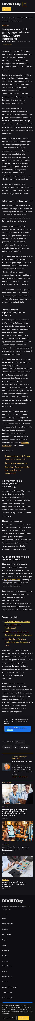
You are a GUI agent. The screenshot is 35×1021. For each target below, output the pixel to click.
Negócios (10, 18)
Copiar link (24, 747)
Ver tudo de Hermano (20, 777)
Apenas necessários (9, 1018)
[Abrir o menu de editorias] (24, 4)
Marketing (5, 950)
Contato (5, 982)
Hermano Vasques (10, 41)
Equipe (4, 971)
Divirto (4, 18)
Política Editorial (7, 976)
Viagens (4, 940)
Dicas (4, 918)
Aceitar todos (23, 1018)
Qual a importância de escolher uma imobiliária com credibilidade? (17, 470)
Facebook (7, 747)
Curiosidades (6, 934)
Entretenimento (7, 924)
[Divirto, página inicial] (11, 4)
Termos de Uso (7, 992)
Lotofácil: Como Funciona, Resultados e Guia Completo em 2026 (18, 642)
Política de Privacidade (9, 987)
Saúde (4, 956)
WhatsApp (20, 742)
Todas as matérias (8, 998)
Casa (4, 945)
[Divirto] (12, 901)
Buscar (7, 9)
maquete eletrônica (12, 579)
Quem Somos (6, 966)
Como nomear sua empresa (16, 463)
